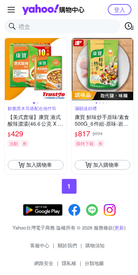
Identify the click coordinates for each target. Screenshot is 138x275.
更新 (119, 227)
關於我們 (67, 245)
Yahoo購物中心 (53, 9)
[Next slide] (62, 69)
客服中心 (39, 245)
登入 (119, 9)
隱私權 (69, 262)
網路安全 (43, 262)
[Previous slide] (9, 69)
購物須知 (95, 245)
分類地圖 (94, 262)
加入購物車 (39, 164)
